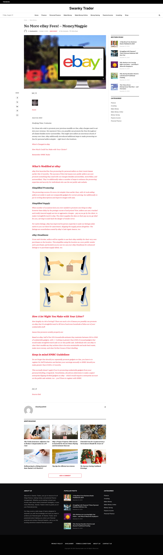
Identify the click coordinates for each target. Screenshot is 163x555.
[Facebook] (17, 98)
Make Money (68, 15)
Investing (119, 15)
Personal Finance (55, 15)
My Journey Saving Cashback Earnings (90, 467)
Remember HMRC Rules (41, 155)
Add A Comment (65, 475)
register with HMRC (74, 378)
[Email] (17, 115)
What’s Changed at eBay (41, 144)
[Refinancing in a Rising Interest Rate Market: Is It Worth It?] (37, 456)
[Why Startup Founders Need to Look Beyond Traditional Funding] (114, 76)
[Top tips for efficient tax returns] (65, 456)
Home (36, 15)
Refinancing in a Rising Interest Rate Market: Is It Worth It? (35, 467)
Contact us (107, 543)
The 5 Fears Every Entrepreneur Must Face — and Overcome (129, 87)
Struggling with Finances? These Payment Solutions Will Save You (33, 2)
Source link (36, 394)
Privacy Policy (57, 543)
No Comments (64, 31)
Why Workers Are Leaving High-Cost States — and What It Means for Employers (129, 64)
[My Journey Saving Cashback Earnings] (93, 456)
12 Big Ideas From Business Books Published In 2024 (128, 43)
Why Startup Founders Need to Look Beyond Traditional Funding (129, 75)
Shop (126, 15)
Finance (44, 15)
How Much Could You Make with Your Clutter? (49, 149)
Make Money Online (81, 15)
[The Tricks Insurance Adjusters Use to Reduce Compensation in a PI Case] (37, 432)
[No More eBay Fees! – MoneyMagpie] (65, 62)
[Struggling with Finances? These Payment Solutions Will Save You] (114, 53)
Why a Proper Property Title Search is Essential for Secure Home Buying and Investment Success (65, 444)
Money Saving (95, 15)
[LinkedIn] (17, 106)
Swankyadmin (33, 31)
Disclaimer (69, 543)
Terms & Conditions (83, 543)
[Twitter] (17, 102)
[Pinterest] (17, 111)
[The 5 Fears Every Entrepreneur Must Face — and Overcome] (114, 87)
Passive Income (108, 15)
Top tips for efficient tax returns (63, 466)
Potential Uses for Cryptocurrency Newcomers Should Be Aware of (92, 443)
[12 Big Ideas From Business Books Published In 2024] (114, 44)
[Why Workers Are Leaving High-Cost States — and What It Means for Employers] (114, 64)
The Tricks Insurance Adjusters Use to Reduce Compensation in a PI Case (36, 444)
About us (96, 543)
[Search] (159, 15)
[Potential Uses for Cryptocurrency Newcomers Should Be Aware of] (93, 432)
